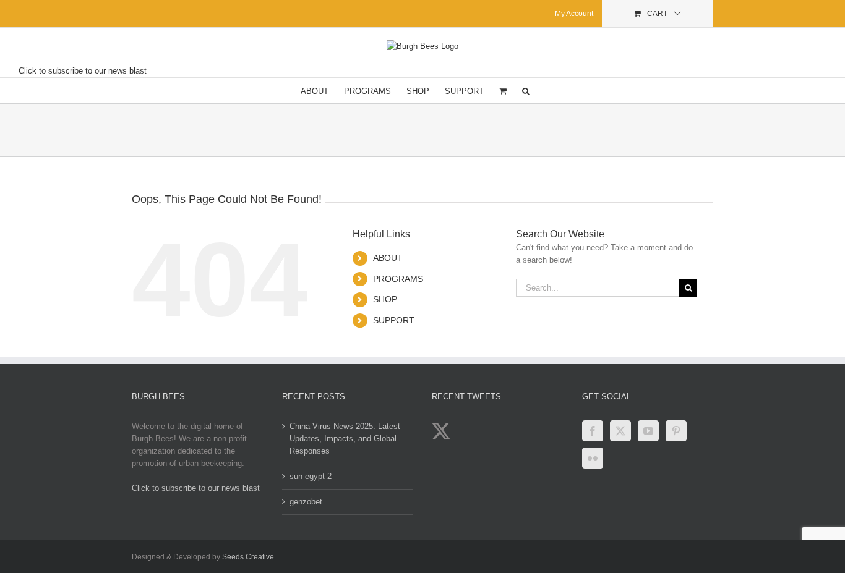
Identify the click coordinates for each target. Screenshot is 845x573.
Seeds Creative (248, 557)
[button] (526, 90)
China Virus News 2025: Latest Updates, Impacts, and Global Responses (345, 439)
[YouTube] (648, 430)
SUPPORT (393, 320)
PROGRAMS (398, 279)
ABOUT (388, 258)
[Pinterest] (676, 430)
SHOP (385, 299)
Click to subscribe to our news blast (83, 70)
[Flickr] (592, 458)
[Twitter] (620, 430)
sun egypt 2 (311, 476)
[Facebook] (592, 430)
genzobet (306, 501)
